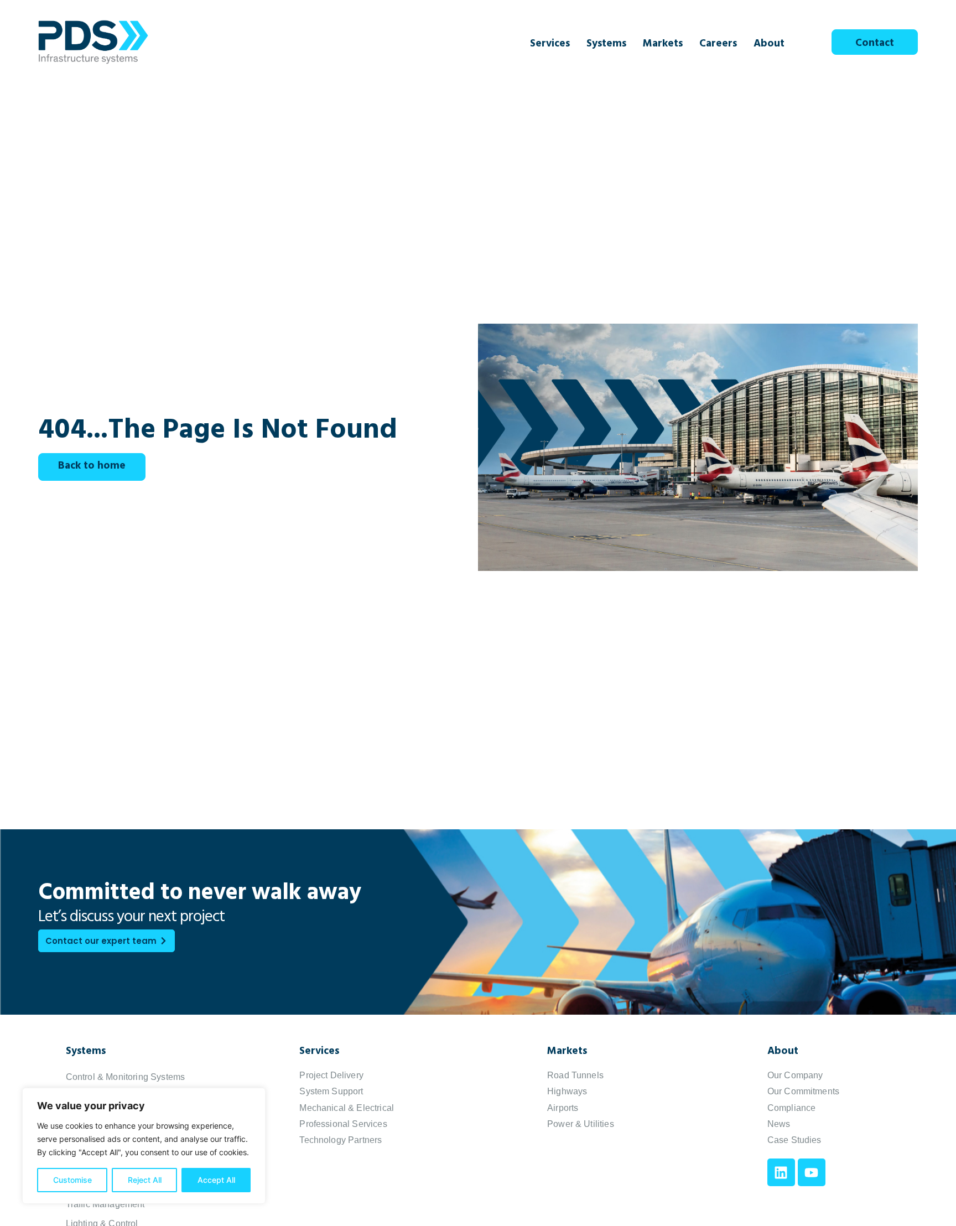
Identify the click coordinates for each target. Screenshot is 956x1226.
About (769, 45)
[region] (144, 1146)
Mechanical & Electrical (346, 1108)
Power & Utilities (580, 1124)
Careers (718, 45)
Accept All (216, 1180)
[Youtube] (811, 1172)
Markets (663, 45)
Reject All (145, 1180)
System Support (331, 1091)
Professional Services (343, 1124)
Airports (562, 1108)
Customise (72, 1180)
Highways (567, 1091)
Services (550, 45)
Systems (606, 45)
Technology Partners (340, 1140)
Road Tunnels (575, 1075)
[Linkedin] (781, 1172)
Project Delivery (331, 1075)
